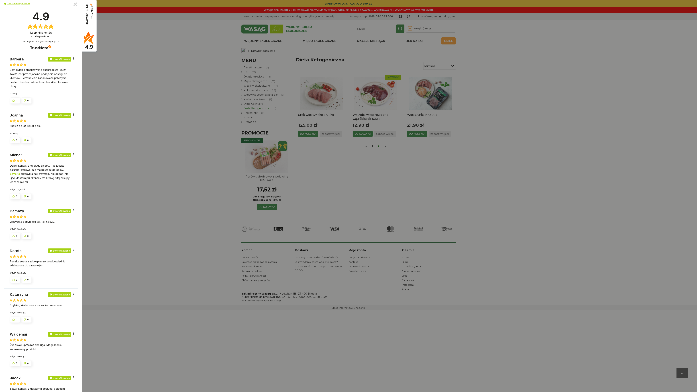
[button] (5, 4)
